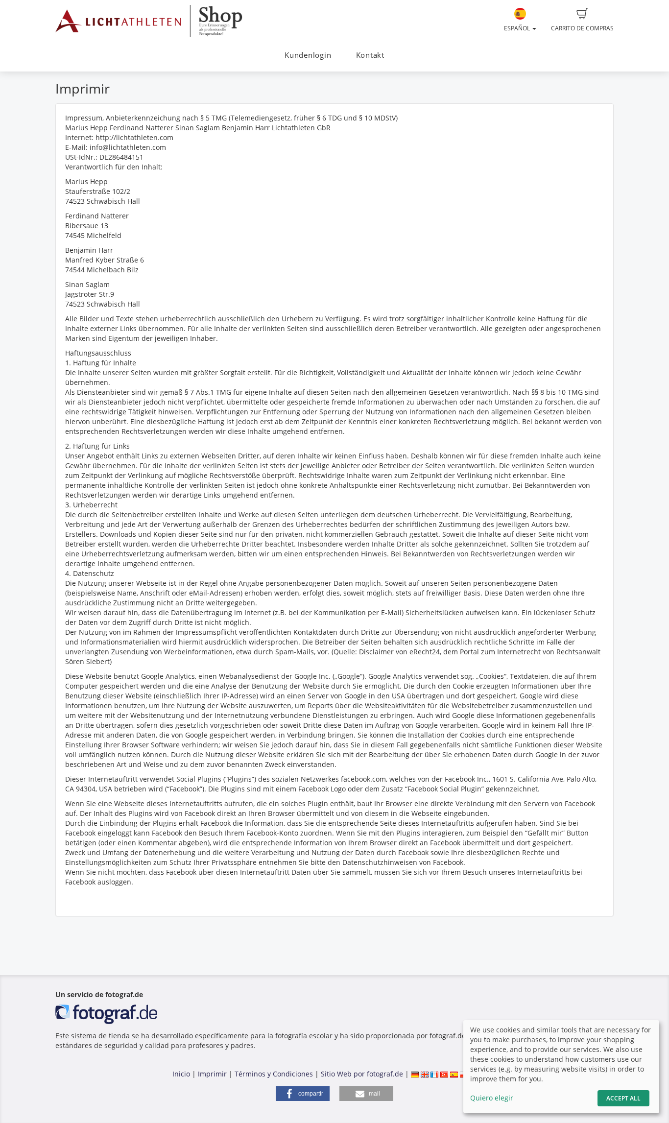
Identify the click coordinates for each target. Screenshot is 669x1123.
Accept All (623, 1098)
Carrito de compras (582, 28)
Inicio (181, 1073)
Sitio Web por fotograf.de (362, 1073)
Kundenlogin (308, 55)
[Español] (454, 1073)
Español (517, 28)
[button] (303, 1093)
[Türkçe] (444, 1073)
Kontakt (370, 55)
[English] (425, 1073)
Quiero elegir (491, 1097)
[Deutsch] (415, 1073)
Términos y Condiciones (274, 1073)
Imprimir (212, 1073)
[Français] (434, 1073)
